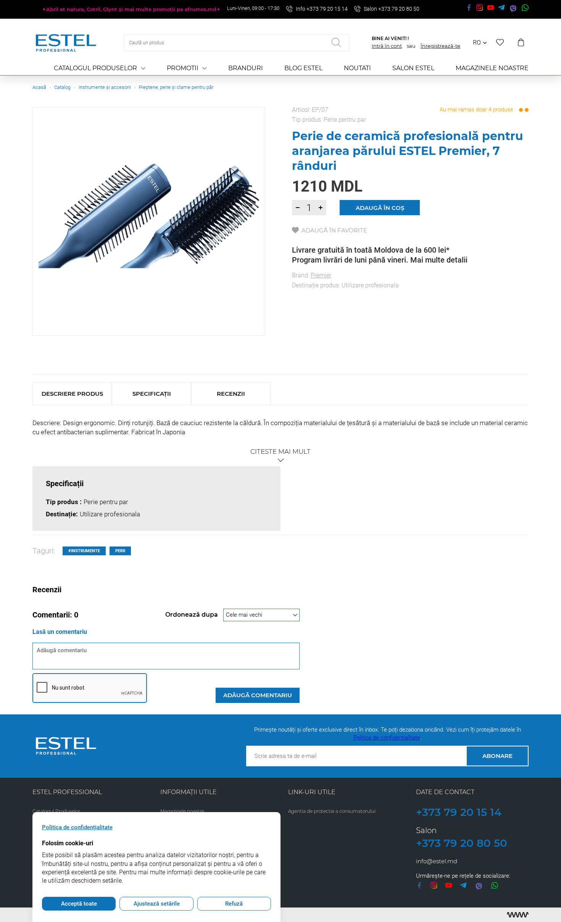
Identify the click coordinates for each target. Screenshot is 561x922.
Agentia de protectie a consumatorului (332, 811)
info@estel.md (436, 861)
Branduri (245, 68)
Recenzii (231, 393)
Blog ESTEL (303, 68)
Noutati (357, 68)
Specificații (151, 393)
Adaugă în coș (380, 207)
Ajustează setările (157, 903)
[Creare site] (518, 915)
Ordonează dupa (192, 614)
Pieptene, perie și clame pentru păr (176, 87)
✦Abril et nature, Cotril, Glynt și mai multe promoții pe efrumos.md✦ (131, 9)
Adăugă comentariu (257, 695)
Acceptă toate (79, 903)
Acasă (39, 87)
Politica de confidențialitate (386, 737)
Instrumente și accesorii (105, 87)
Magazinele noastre (492, 68)
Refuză (234, 903)
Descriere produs (72, 393)
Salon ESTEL (413, 68)
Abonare (497, 755)
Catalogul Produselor (95, 68)
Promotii (182, 68)
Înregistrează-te (440, 46)
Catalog (62, 87)
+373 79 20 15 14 (458, 812)
